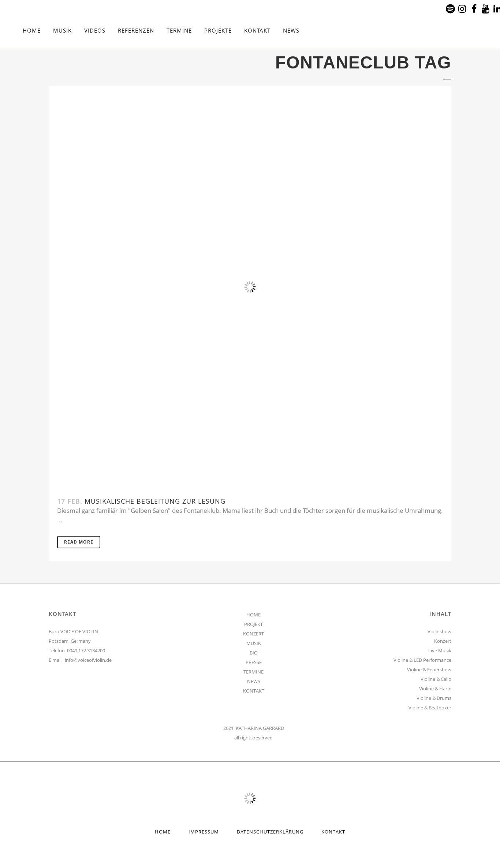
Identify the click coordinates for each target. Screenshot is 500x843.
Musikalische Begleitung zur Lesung (155, 501)
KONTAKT (253, 690)
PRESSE (254, 662)
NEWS (253, 681)
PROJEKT (253, 624)
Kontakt (333, 831)
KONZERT (253, 633)
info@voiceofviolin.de (88, 660)
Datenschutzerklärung (270, 831)
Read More (78, 542)
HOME (253, 614)
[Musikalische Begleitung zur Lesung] (250, 287)
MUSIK (253, 643)
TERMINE (253, 671)
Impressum (204, 831)
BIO (254, 652)
